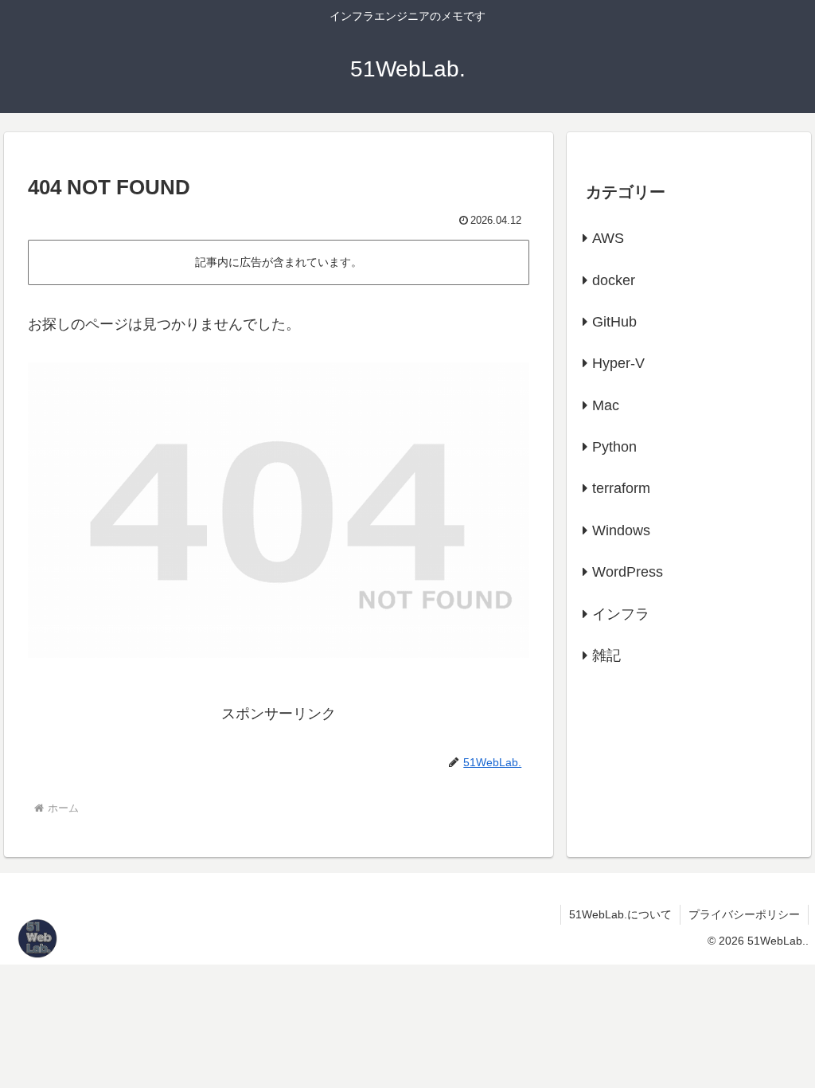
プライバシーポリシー (744, 914)
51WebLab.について (620, 914)
